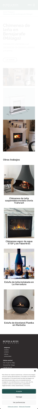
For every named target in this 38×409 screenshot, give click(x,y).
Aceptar (19, 391)
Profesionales (7, 356)
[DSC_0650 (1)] (19, 135)
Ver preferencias (19, 402)
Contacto (6, 352)
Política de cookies (13, 406)
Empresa (7, 347)
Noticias (6, 354)
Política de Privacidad (24, 406)
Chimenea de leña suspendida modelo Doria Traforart (19, 200)
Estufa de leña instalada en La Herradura (19, 283)
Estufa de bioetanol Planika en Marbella (19, 323)
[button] (35, 371)
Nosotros (6, 350)
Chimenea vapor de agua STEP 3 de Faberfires (19, 242)
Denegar (19, 397)
